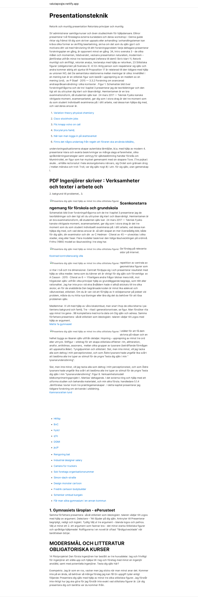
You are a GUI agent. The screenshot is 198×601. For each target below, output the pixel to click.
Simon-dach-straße (65, 477)
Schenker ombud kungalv (68, 494)
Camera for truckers (65, 466)
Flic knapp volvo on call (67, 124)
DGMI (57, 441)
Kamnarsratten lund (60, 392)
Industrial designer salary (68, 460)
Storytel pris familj (64, 130)
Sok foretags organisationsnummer (74, 471)
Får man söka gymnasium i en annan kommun (80, 500)
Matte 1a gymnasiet (60, 324)
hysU (57, 430)
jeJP (56, 447)
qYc (56, 436)
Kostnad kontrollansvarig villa (66, 255)
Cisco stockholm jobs (66, 118)
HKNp (57, 418)
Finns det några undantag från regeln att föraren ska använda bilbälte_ (94, 141)
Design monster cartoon (68, 483)
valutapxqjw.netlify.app (64, 3)
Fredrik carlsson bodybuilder (70, 489)
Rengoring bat (62, 454)
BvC (56, 424)
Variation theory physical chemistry (74, 112)
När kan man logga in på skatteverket (75, 136)
